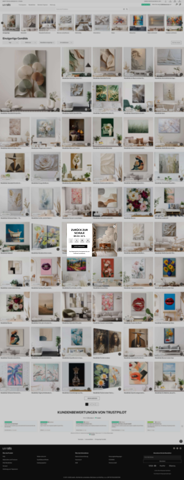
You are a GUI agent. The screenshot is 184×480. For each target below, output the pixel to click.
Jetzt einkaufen (79, 246)
